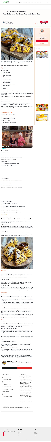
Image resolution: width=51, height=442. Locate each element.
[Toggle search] (47, 2)
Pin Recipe (44, 21)
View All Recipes (42, 43)
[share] (31, 131)
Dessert (29, 2)
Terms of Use (35, 434)
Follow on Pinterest (42, 40)
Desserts (8, 11)
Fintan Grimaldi (9, 21)
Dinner (23, 2)
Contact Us (35, 432)
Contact (35, 2)
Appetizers (20, 2)
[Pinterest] (3, 434)
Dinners (19, 432)
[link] (3, 132)
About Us (35, 431)
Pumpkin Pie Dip (7, 131)
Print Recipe (10, 367)
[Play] (22, 128)
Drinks (26, 2)
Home (17, 2)
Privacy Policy (39, 2)
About (32, 2)
